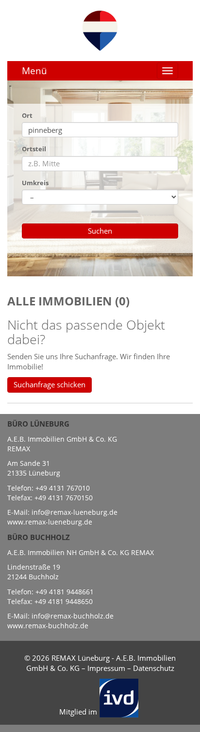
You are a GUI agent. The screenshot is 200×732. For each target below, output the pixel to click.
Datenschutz (153, 668)
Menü (34, 70)
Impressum (106, 668)
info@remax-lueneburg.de (74, 512)
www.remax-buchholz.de (47, 625)
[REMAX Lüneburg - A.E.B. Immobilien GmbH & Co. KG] (100, 29)
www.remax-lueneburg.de (49, 521)
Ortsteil (34, 148)
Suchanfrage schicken (49, 384)
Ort (27, 115)
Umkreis (35, 182)
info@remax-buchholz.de (73, 616)
